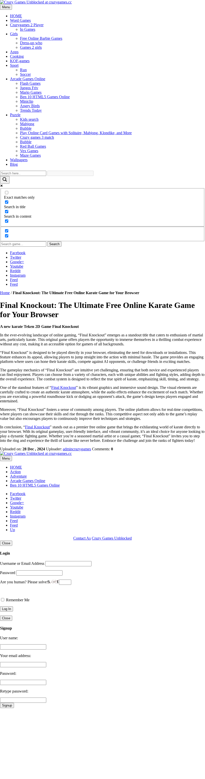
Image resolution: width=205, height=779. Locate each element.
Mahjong (27, 124)
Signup (7, 705)
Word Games (20, 20)
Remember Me (17, 600)
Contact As (82, 538)
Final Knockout (63, 387)
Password (7, 573)
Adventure (18, 476)
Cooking (17, 56)
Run (23, 70)
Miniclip (26, 101)
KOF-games (20, 61)
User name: (9, 638)
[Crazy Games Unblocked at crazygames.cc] (36, 2)
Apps (14, 52)
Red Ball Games (33, 146)
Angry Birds (30, 106)
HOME (16, 16)
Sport (14, 65)
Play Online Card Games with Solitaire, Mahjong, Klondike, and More (76, 133)
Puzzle (15, 115)
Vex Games (29, 151)
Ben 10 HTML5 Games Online (45, 97)
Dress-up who (31, 43)
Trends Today (31, 110)
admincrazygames (77, 449)
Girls (14, 34)
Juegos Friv (29, 88)
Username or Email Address (22, 563)
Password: (8, 673)
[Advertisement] (102, 743)
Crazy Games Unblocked (112, 538)
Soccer (25, 74)
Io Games (27, 29)
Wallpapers (19, 160)
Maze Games (30, 155)
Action (15, 472)
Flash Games (30, 83)
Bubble (26, 128)
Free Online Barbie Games (41, 38)
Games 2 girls (31, 47)
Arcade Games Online (27, 79)
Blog (14, 164)
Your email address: (15, 656)
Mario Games (31, 92)
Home (5, 293)
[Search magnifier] (5, 180)
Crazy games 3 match (37, 137)
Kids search (29, 119)
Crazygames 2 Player (27, 25)
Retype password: (14, 691)
